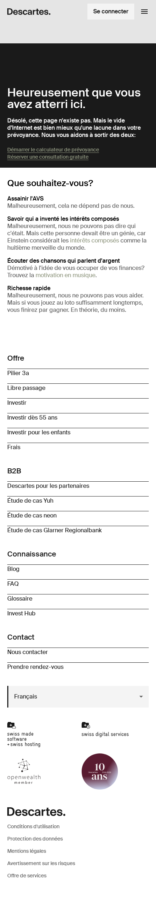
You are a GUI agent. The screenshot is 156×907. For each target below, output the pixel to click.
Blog (13, 569)
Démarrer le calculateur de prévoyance (53, 149)
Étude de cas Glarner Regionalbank (54, 530)
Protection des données (35, 838)
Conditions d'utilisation (33, 826)
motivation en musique (65, 275)
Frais (13, 447)
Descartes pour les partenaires (48, 486)
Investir (16, 403)
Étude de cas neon (32, 515)
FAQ (13, 584)
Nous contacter (27, 652)
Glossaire (19, 598)
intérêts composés (94, 240)
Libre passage (26, 388)
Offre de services (26, 875)
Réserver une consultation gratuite (48, 157)
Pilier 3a (18, 373)
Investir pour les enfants (38, 432)
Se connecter (110, 11)
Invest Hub (21, 613)
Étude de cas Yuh (30, 500)
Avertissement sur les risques (41, 863)
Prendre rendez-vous (35, 667)
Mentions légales (26, 851)
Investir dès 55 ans (32, 417)
